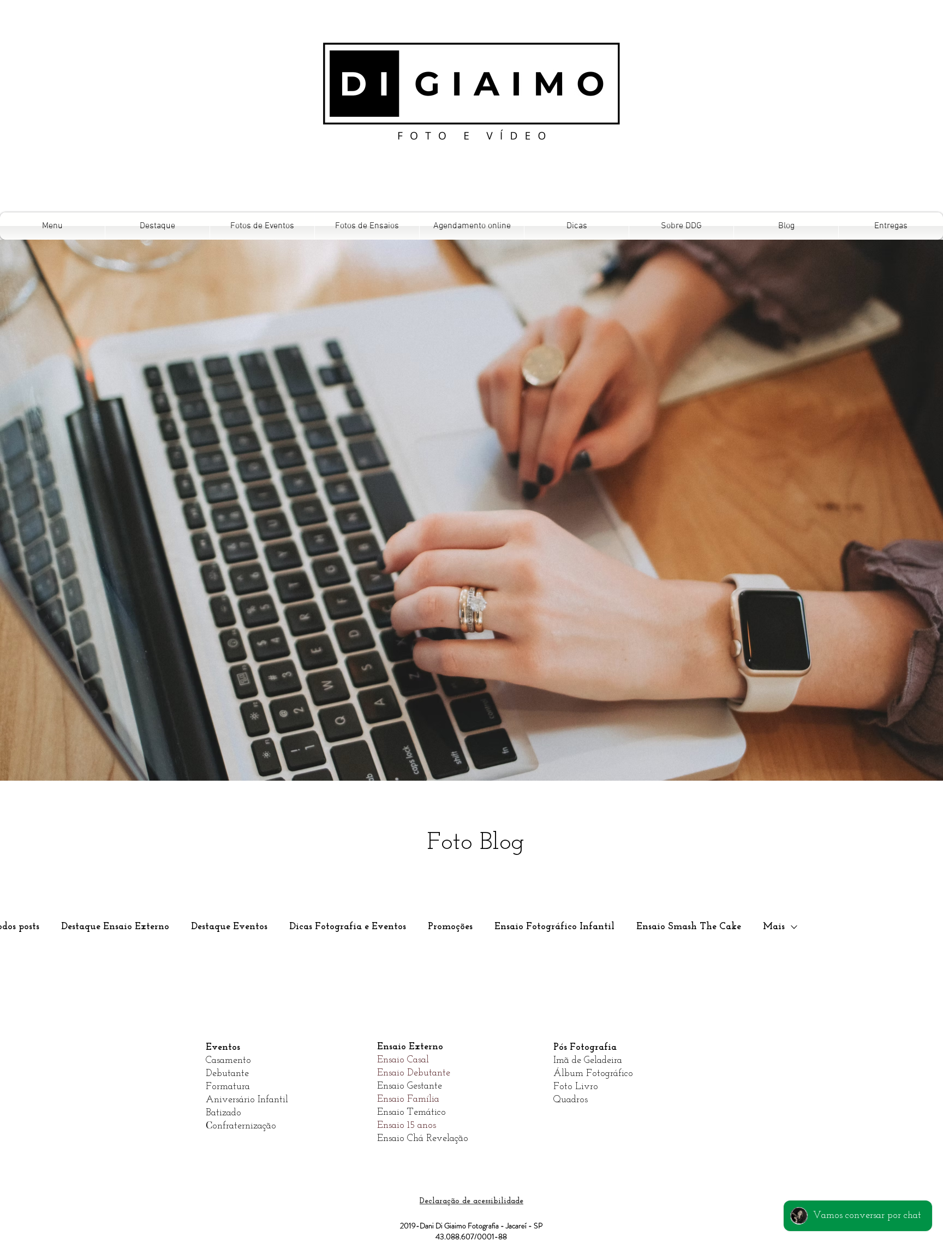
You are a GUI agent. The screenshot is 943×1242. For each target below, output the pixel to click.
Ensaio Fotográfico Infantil (554, 927)
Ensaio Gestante (409, 1086)
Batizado (223, 1113)
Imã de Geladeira (587, 1061)
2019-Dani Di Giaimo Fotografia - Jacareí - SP (471, 1225)
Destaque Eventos (229, 927)
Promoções (450, 927)
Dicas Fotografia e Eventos (347, 927)
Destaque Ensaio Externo (115, 927)
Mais (774, 927)
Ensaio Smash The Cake (688, 927)
